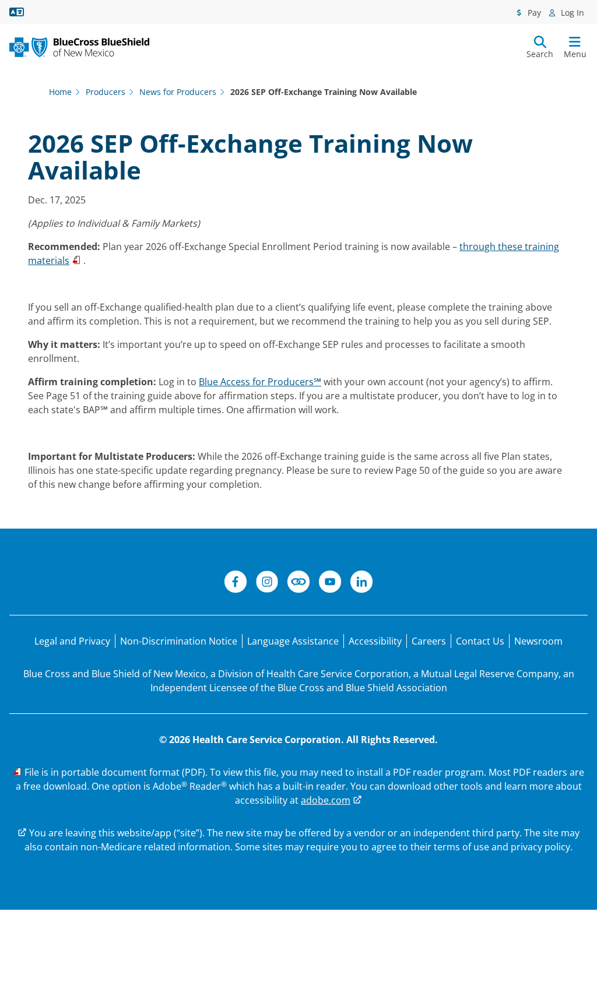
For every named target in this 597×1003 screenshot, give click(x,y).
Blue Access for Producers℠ (260, 381)
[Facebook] (235, 583)
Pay (533, 12)
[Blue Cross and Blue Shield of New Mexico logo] (79, 47)
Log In (571, 12)
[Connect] (298, 583)
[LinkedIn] (361, 583)
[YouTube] (330, 583)
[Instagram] (267, 583)
